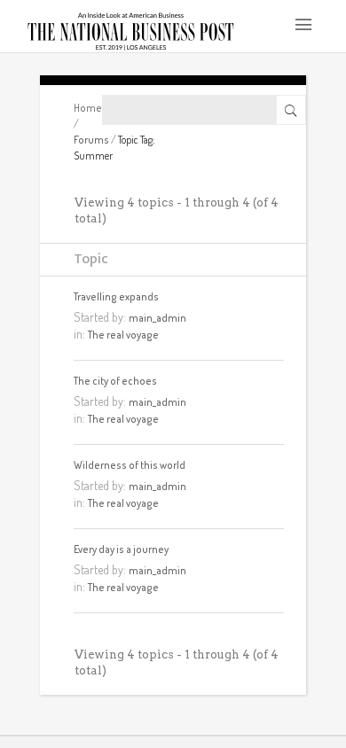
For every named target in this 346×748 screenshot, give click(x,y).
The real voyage (123, 334)
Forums (91, 139)
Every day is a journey (121, 549)
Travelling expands (116, 296)
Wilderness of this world (129, 464)
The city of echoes (115, 380)
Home (88, 107)
